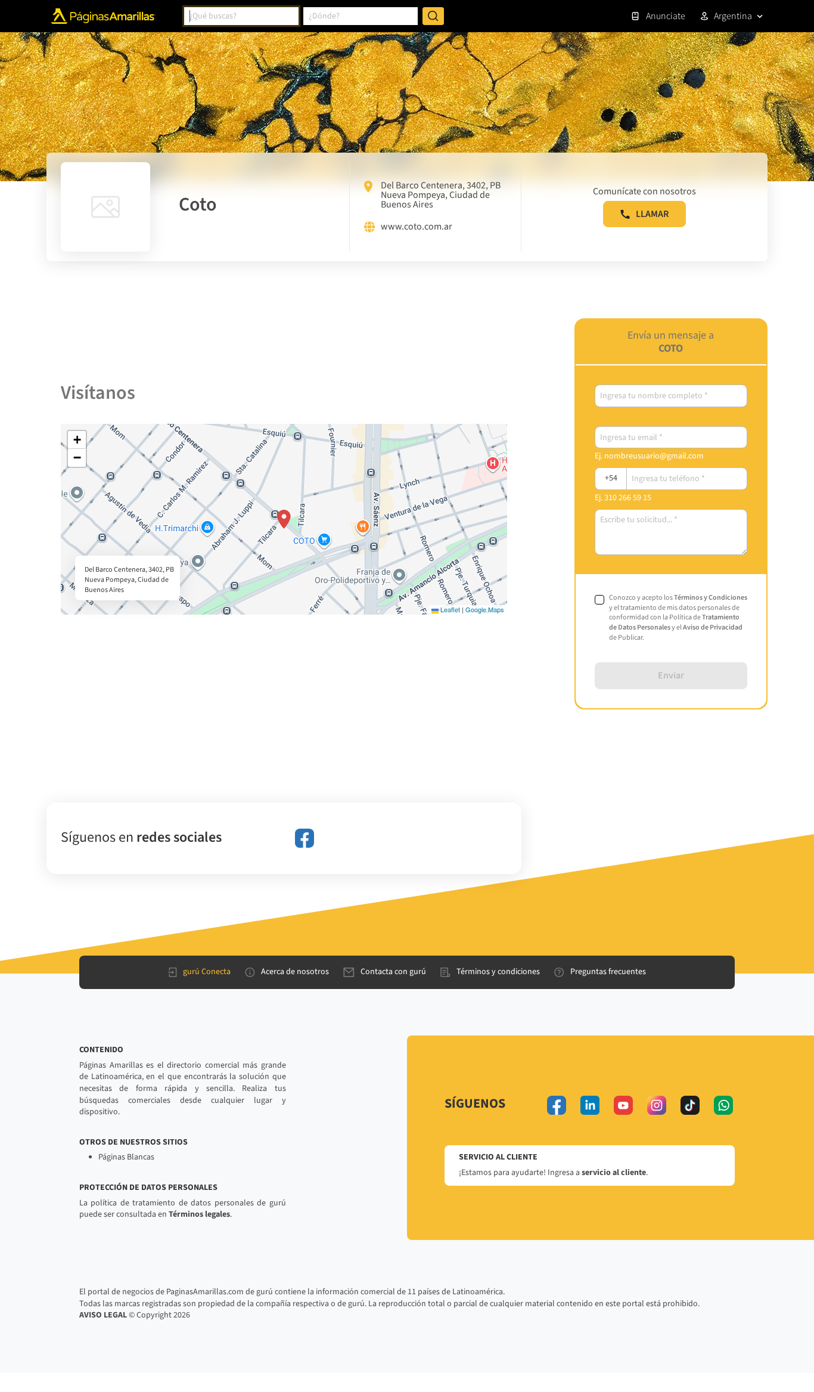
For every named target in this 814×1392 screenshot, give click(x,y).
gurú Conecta (207, 972)
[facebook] (304, 838)
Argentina (733, 16)
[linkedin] (589, 1105)
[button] (284, 519)
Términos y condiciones (498, 972)
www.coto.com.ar (416, 227)
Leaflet (449, 609)
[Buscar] (433, 16)
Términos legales (199, 1214)
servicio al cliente (614, 1173)
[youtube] (623, 1105)
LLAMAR (652, 214)
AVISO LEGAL (103, 1315)
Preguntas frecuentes (608, 972)
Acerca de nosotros (295, 972)
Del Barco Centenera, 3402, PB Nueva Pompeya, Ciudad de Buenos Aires (441, 195)
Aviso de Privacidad (712, 627)
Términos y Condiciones (710, 598)
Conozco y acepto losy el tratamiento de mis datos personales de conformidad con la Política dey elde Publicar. (678, 618)
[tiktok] (690, 1105)
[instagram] (656, 1105)
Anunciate (665, 16)
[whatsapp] (723, 1105)
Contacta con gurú (393, 972)
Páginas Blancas (126, 1157)
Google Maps (484, 609)
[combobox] (241, 16)
